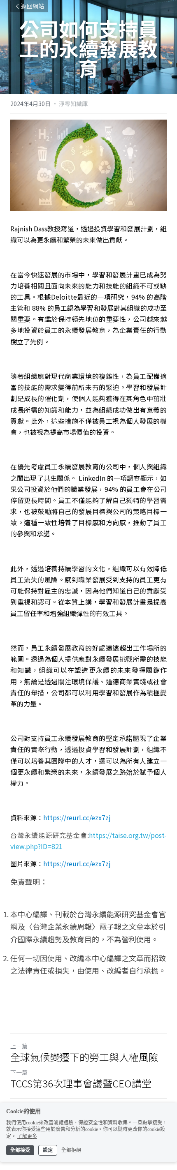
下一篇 (19, 1072)
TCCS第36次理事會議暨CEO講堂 (80, 1083)
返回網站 (32, 6)
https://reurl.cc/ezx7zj (77, 817)
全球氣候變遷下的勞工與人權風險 (84, 1057)
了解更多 (27, 1136)
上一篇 (19, 1046)
